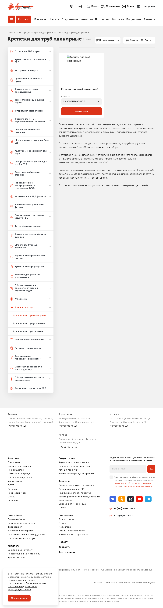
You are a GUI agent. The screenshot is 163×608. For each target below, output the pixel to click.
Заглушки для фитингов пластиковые (27, 276)
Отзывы (11, 497)
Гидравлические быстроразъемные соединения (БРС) (25, 185)
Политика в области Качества (75, 493)
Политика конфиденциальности (64, 570)
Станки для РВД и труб (27, 51)
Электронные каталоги (20, 550)
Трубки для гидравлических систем (30, 257)
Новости (54, 19)
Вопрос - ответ (67, 519)
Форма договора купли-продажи (77, 474)
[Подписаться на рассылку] (151, 469)
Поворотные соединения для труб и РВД (31, 162)
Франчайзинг (15, 527)
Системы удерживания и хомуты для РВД (28, 368)
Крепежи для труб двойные (28, 331)
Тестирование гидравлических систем (28, 357)
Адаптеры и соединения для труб (30, 152)
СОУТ (11, 485)
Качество (87, 19)
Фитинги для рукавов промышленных (26, 90)
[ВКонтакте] (113, 499)
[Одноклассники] (121, 499)
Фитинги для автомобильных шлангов (30, 235)
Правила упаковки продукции (74, 466)
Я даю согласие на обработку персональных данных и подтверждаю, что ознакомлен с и (134, 482)
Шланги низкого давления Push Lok (32, 141)
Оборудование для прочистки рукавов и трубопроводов (26, 288)
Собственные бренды (19, 474)
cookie (31, 580)
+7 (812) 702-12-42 (71, 6)
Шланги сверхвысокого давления (27, 131)
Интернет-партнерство (28, 348)
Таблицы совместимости (72, 531)
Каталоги (118, 19)
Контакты (149, 19)
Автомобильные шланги (28, 226)
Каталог (23, 19)
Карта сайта (67, 552)
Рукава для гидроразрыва (29, 266)
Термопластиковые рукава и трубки (30, 101)
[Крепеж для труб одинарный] (81, 70)
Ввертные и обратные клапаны (27, 173)
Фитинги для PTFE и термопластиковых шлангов (30, 120)
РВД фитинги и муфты (26, 70)
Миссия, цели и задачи (20, 466)
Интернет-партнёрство (21, 531)
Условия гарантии (68, 470)
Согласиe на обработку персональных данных (126, 570)
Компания (40, 19)
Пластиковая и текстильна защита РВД (29, 216)
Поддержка (133, 19)
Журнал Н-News (16, 558)
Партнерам (102, 19)
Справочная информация (72, 504)
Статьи (62, 523)
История (12, 489)
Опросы (63, 508)
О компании (14, 462)
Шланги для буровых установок (26, 246)
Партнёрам (15, 515)
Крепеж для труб (24, 307)
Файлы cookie (91, 570)
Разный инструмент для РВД (30, 388)
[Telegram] (148, 499)
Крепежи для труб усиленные (29, 323)
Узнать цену (81, 111)
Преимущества (16, 470)
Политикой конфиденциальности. (138, 487)
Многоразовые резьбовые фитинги (29, 206)
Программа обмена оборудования (26, 534)
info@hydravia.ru (123, 515)
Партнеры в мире (17, 493)
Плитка (148, 40)
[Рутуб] (130, 499)
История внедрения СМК (72, 489)
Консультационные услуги (21, 538)
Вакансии (13, 501)
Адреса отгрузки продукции (74, 462)
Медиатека (65, 527)
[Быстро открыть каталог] (11, 19)
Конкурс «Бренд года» (20, 477)
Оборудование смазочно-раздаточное (29, 378)
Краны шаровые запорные (29, 340)
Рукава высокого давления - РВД (30, 60)
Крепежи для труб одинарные (29, 315)
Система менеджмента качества (77, 485)
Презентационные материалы (24, 554)
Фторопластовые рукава (29, 111)
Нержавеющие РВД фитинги (30, 196)
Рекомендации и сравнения (74, 534)
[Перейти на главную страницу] (20, 6)
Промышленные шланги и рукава (28, 80)
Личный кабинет (16, 519)
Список (134, 40)
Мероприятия (15, 481)
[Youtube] (139, 499)
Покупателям (70, 19)
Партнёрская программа (21, 523)
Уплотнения (21, 299)
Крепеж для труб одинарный (79, 89)
